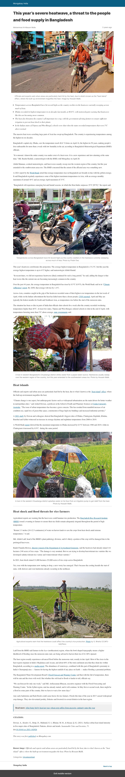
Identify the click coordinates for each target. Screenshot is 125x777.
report (27, 424)
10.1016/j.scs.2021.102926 (26, 729)
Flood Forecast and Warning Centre (62, 675)
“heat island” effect (98, 391)
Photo (88, 641)
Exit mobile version (62, 773)
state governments (61, 312)
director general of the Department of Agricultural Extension (55, 547)
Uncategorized (29, 757)
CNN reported (84, 296)
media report (39, 666)
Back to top (107, 766)
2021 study (19, 416)
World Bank (34, 172)
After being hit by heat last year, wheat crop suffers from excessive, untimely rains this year (60, 707)
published (32, 736)
